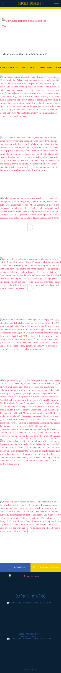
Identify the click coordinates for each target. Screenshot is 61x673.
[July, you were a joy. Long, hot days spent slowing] (30, 409)
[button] (56, 4)
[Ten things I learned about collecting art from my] (30, 105)
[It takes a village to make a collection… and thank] (30, 530)
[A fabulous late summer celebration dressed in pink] (30, 227)
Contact (25, 637)
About (35, 637)
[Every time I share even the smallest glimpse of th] (30, 469)
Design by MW (30, 670)
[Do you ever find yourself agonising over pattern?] (30, 166)
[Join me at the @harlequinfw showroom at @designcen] (30, 287)
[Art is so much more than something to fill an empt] (30, 348)
